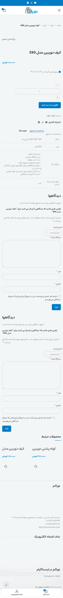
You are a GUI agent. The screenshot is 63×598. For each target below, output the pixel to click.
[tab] (37, 131)
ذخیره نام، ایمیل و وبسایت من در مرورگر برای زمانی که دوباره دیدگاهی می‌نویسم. (34, 298)
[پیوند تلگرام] (28, 3)
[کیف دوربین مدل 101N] (12, 445)
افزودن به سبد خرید (50, 105)
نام (58, 271)
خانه (59, 25)
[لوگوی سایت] (31, 10)
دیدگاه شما (55, 237)
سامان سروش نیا (42, 587)
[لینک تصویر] (31, 551)
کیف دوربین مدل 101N (13, 451)
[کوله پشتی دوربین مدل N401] (45, 445)
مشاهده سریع (36, 466)
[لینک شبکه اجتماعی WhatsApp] (31, 3)
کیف (52, 25)
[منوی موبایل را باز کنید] (59, 10)
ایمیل (57, 283)
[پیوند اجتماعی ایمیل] (35, 3)
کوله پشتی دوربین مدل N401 (44, 451)
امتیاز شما (58, 227)
